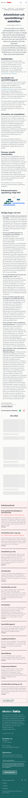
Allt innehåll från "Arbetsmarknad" (8, 701)
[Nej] (24, 410)
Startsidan (4, 8)
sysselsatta (5, 73)
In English (5, 786)
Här (15, 764)
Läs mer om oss (6, 733)
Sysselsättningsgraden (7, 89)
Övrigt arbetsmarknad (20, 8)
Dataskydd (5, 788)
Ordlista (4, 783)
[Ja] (20, 410)
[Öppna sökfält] (21, 2)
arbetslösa (14, 73)
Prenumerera (9, 772)
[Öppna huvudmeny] (26, 2)
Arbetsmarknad (11, 8)
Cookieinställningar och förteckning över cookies (12, 791)
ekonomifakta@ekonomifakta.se (11, 747)
